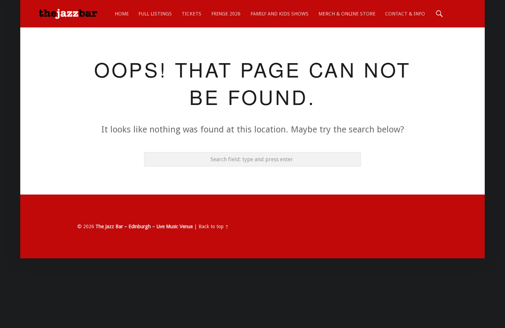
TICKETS (191, 13)
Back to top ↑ (214, 226)
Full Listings (155, 13)
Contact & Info (405, 13)
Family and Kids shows (279, 13)
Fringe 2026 (225, 13)
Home (122, 13)
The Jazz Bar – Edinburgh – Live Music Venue (144, 226)
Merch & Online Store (346, 13)
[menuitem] (122, 13)
